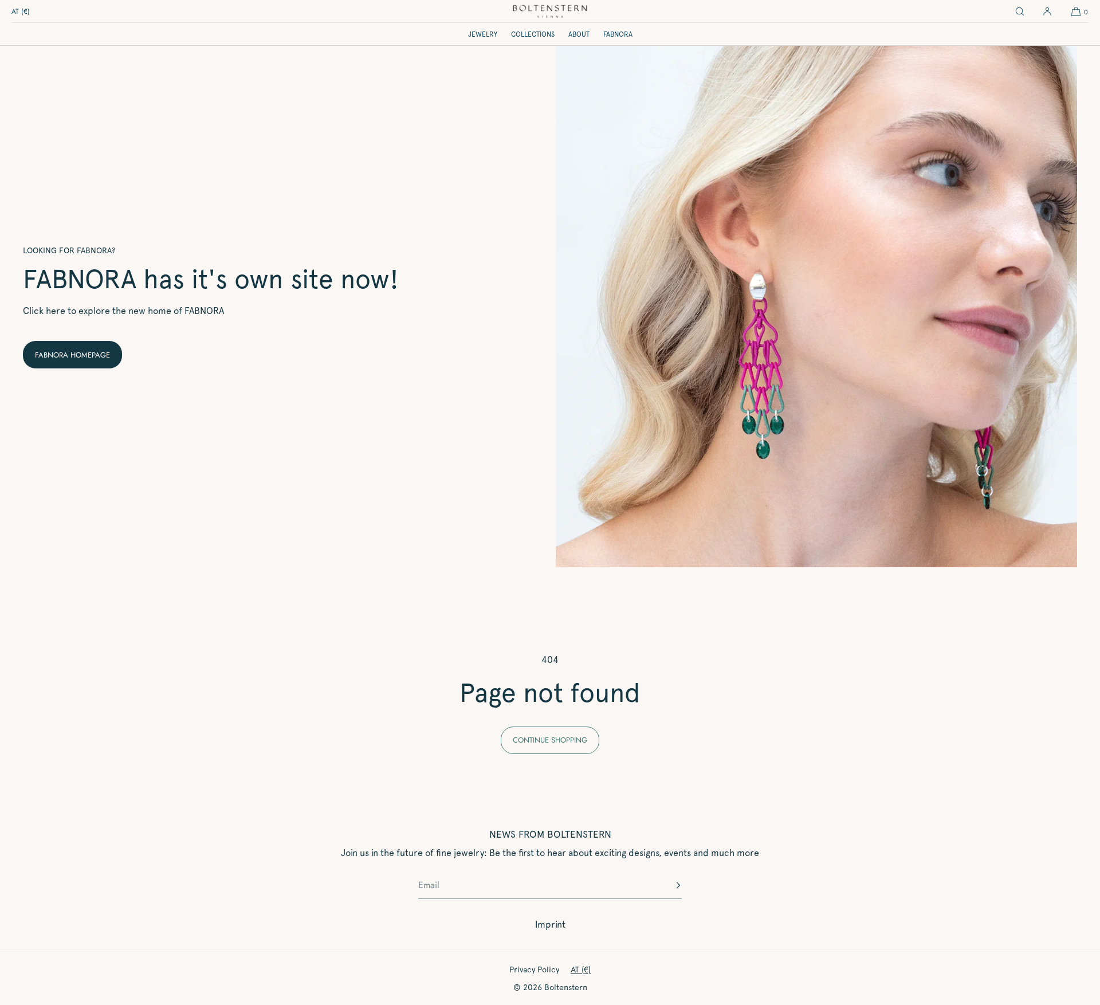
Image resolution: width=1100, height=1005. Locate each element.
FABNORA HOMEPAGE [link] (72, 355)
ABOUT (579, 34)
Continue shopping (550, 740)
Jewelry (482, 34)
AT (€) (20, 11)
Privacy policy (534, 969)
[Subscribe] (667, 885)
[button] (1020, 11)
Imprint (550, 924)
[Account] (1047, 11)
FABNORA (617, 34)
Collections (533, 34)
